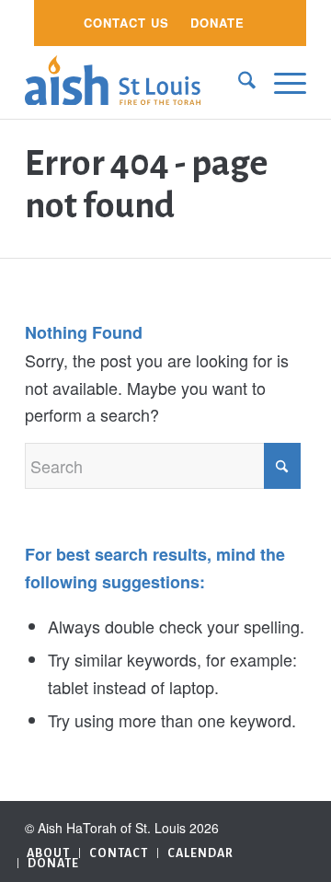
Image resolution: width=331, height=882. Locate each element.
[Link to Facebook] (292, 824)
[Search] (238, 82)
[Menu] (281, 82)
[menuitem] (126, 23)
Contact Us (126, 22)
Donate (217, 22)
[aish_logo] (137, 82)
